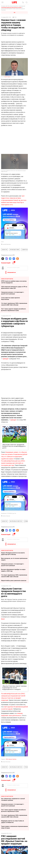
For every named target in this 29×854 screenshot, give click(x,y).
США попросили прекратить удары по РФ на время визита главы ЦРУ (14, 287)
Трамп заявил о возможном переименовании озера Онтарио (14, 827)
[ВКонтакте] (13, 258)
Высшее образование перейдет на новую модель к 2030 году (13, 570)
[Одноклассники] (17, 258)
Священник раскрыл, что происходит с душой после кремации (12, 293)
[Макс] (6, 258)
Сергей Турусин (7, 76)
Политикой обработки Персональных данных (11, 7)
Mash (3, 619)
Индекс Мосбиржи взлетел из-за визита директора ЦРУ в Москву (13, 553)
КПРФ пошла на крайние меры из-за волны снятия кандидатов (14, 282)
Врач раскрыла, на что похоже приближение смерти (14, 559)
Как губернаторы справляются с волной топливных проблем (13, 799)
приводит (6, 359)
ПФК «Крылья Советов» (11, 759)
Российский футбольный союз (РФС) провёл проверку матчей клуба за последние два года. (13, 463)
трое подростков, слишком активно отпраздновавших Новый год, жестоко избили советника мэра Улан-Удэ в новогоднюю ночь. (13, 200)
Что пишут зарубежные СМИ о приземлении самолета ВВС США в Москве (14, 304)
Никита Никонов (6, 515)
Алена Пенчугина (6, 761)
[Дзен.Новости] (2, 258)
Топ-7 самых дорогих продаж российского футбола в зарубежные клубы (13, 309)
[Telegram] (10, 258)
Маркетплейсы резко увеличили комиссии (13, 580)
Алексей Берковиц (7, 244)
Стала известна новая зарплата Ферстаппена (10, 298)
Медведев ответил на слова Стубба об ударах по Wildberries (12, 821)
